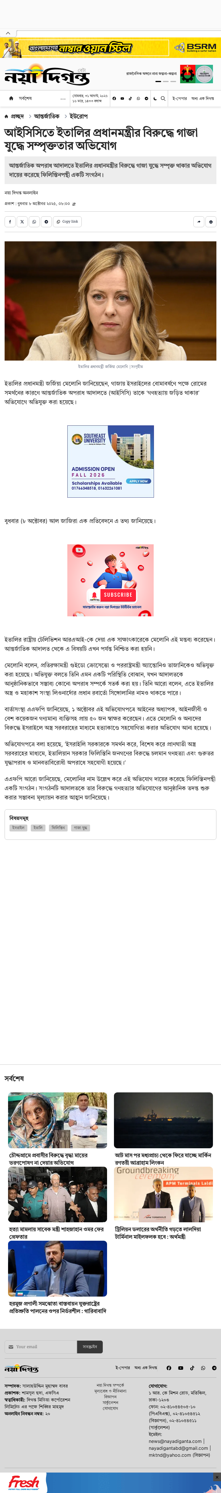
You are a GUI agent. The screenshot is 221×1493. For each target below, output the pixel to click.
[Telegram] (146, 98)
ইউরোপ (79, 116)
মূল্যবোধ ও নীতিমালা (110, 1431)
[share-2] (22, 221)
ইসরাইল (18, 828)
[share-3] (34, 221)
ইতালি (38, 828)
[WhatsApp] (138, 98)
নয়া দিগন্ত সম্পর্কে (110, 1425)
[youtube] (122, 98)
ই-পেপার (180, 98)
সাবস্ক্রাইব (90, 1387)
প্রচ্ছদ (17, 116)
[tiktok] (130, 98)
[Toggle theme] (156, 98)
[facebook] (114, 98)
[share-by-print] (210, 221)
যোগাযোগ (110, 1448)
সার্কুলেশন (110, 1442)
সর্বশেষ (25, 98)
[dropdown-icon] (63, 99)
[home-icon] (11, 98)
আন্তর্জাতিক (47, 116)
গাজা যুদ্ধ (80, 828)
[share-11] (198, 221)
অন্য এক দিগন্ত (202, 98)
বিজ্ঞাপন (110, 1437)
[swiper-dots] (158, 81)
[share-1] (10, 221)
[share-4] (46, 221)
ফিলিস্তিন (58, 828)
